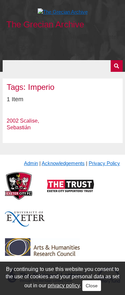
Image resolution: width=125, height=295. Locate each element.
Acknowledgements (63, 163)
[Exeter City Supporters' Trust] (70, 191)
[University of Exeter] (25, 224)
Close (92, 285)
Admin (31, 163)
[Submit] (117, 66)
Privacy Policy (104, 163)
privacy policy (64, 285)
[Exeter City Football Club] (18, 191)
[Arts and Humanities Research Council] (42, 252)
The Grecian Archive (45, 24)
